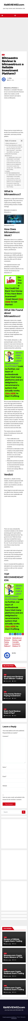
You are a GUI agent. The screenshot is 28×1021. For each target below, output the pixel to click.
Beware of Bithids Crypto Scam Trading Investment (13, 941)
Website (5, 785)
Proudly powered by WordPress (10, 1017)
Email (4, 776)
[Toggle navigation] (15, 15)
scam (5, 937)
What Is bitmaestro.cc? (11, 143)
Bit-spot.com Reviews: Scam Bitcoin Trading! (13, 678)
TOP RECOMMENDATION (13, 173)
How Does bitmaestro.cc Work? (14, 145)
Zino (10, 78)
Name (5, 767)
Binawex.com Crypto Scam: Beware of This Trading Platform (13, 957)
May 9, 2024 (8, 943)
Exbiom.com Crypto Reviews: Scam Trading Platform (14, 973)
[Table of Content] (22, 141)
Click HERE (10, 393)
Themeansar (14, 1018)
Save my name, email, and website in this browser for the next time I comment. (13, 798)
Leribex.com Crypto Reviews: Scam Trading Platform (14, 989)
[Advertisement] (14, 32)
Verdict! (8, 171)
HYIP (3, 54)
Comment (6, 736)
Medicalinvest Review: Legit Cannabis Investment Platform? (17, 642)
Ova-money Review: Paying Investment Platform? (12, 696)
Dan (15, 943)
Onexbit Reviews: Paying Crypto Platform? (7, 642)
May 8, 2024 (8, 992)
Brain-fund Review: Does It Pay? (12, 712)
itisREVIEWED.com (14, 4)
